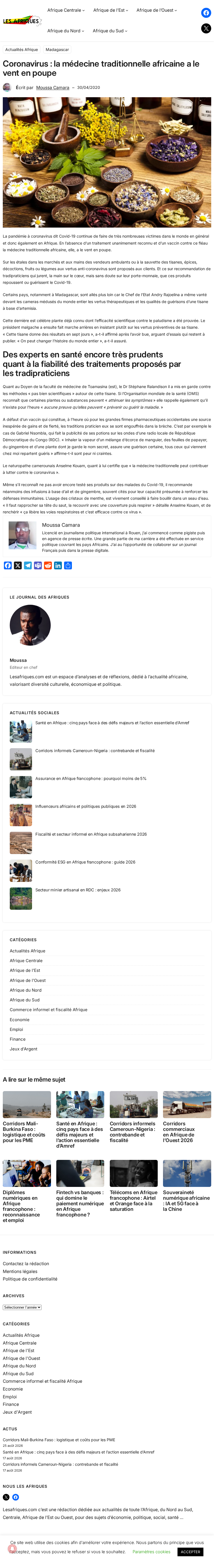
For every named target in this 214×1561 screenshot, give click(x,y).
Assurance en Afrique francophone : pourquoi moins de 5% (91, 778)
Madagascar (57, 49)
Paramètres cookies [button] (152, 1551)
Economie (20, 1019)
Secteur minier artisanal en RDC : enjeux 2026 (78, 889)
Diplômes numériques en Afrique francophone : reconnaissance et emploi (21, 1206)
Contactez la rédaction (26, 1263)
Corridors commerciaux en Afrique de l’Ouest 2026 (179, 1132)
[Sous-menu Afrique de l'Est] (127, 10)
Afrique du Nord (26, 990)
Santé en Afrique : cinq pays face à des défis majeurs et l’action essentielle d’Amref (112, 722)
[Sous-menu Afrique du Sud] (126, 31)
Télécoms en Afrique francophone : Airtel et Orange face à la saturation (133, 1201)
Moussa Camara (52, 87)
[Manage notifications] (12, 1548)
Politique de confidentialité (30, 1279)
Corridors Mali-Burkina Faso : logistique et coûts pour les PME (24, 1132)
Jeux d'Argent (23, 1049)
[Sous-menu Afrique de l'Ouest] (175, 10)
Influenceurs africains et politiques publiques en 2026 (85, 806)
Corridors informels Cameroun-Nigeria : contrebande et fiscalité (94, 750)
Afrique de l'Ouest (28, 980)
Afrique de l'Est (25, 970)
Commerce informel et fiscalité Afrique (48, 1009)
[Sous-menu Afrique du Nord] (83, 31)
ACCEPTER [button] (190, 1552)
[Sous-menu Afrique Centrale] (83, 10)
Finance (18, 1039)
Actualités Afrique (21, 49)
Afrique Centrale (26, 960)
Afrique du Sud (25, 1000)
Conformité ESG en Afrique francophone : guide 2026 (85, 862)
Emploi (16, 1029)
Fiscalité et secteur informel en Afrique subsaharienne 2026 (91, 834)
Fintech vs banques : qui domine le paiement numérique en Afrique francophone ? (80, 1204)
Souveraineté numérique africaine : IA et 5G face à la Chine (186, 1201)
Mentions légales (20, 1271)
